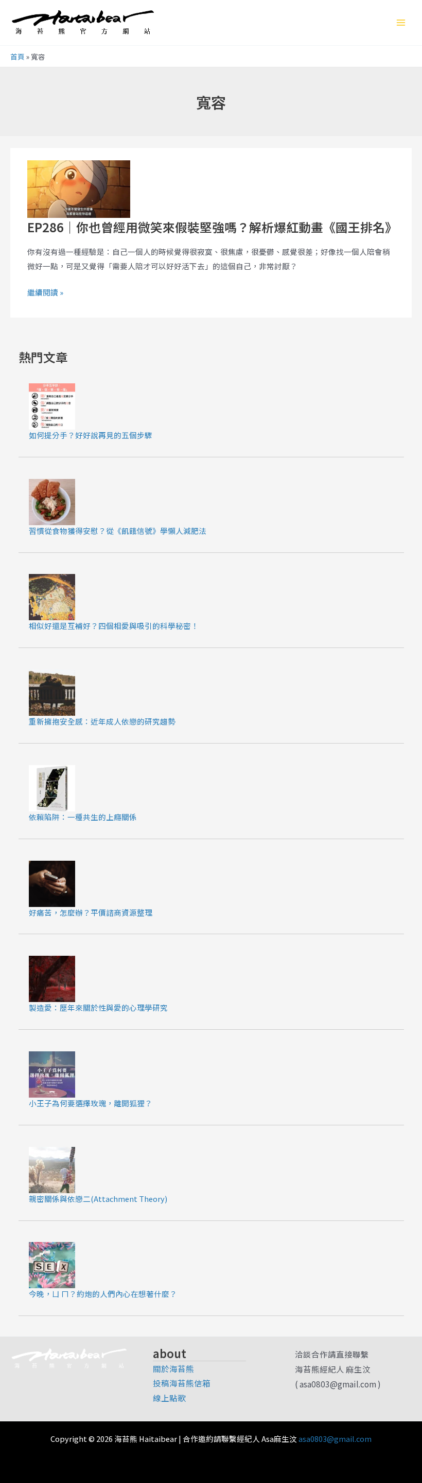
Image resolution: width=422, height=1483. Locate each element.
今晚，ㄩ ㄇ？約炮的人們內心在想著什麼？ (103, 1293)
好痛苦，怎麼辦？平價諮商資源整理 (90, 912)
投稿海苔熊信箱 (181, 1382)
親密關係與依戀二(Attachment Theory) (98, 1198)
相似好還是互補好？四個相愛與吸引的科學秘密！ (114, 625)
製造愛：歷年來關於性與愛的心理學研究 (98, 1007)
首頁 (17, 56)
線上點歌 (169, 1397)
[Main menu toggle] (401, 22)
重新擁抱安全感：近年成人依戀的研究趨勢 (102, 721)
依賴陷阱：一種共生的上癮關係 (83, 816)
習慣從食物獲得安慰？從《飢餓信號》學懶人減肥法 (117, 530)
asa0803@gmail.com (335, 1438)
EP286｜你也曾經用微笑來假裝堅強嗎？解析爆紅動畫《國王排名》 (212, 227)
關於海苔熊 (173, 1368)
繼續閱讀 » (45, 292)
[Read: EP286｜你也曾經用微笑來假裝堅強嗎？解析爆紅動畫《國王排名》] (78, 187)
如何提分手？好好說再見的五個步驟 (90, 435)
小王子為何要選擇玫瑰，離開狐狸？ (90, 1103)
